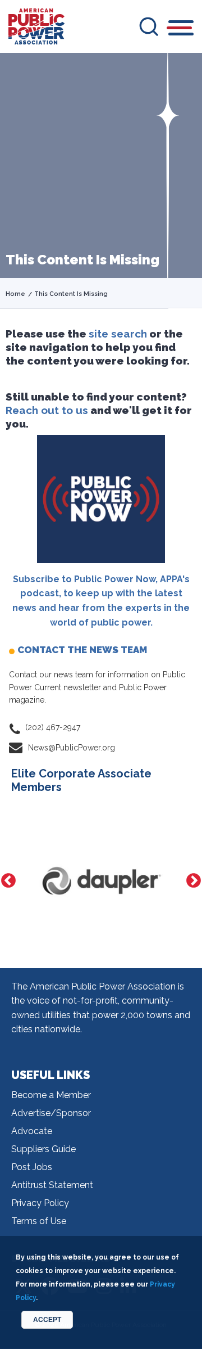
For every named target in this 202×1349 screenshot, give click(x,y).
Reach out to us (47, 410)
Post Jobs (31, 1167)
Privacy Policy (40, 1203)
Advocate (31, 1131)
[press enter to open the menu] (181, 29)
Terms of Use (38, 1221)
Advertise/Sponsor (51, 1113)
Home (15, 294)
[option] (84, 881)
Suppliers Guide (43, 1149)
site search (118, 333)
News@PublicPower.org (71, 747)
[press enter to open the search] (148, 26)
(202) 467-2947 (52, 727)
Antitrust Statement (52, 1185)
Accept (47, 1320)
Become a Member (51, 1095)
